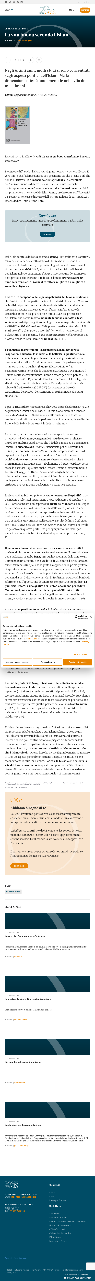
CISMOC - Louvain (57, 1229)
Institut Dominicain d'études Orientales (67, 1221)
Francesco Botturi (20, 1020)
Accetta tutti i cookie (77, 662)
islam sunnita (13, 892)
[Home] (47, 9)
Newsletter (79, 1278)
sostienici (19, 866)
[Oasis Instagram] (15, 2)
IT (79, 2)
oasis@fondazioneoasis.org (23, 1196)
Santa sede (54, 1213)
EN (84, 2)
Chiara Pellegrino (25, 40)
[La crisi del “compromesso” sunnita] (47, 921)
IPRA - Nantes (55, 1237)
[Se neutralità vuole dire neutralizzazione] (47, 984)
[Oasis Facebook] (7, 2)
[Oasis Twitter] (11, 2)
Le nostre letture (16, 28)
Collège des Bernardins (60, 1233)
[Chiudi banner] (91, 617)
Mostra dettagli (80, 654)
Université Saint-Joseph (60, 1225)
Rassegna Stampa (57, 1200)
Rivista (52, 1192)
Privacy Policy (12, 1272)
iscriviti (47, 234)
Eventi (52, 1196)
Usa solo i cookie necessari (17, 662)
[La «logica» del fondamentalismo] (47, 1110)
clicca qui (32, 639)
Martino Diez (18, 957)
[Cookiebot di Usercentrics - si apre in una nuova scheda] (77, 617)
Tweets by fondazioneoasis (16, 1258)
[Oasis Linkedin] (22, 2)
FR (89, 2)
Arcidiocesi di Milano (58, 1217)
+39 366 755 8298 (17, 1211)
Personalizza (46, 662)
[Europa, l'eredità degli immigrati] (47, 1047)
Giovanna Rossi (19, 1083)
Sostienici (85, 10)
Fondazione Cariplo (58, 1241)
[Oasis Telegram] (19, 2)
